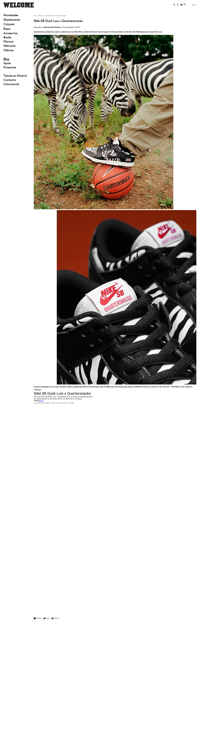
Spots (7, 63)
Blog (6, 59)
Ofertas (16, 50)
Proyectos (9, 67)
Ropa (16, 28)
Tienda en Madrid (15, 75)
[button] (194, 4)
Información (11, 84)
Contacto (9, 80)
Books (7, 37)
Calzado (9, 24)
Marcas (8, 41)
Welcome (9, 45)
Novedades (10, 15)
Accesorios (10, 33)
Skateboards (16, 19)
